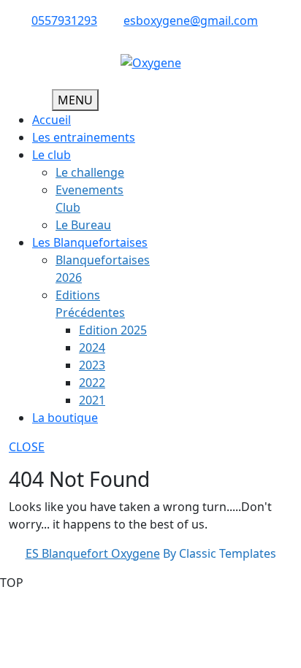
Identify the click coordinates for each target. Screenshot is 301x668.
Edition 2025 (113, 330)
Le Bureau (83, 225)
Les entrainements (83, 137)
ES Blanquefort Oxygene (93, 553)
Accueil (51, 120)
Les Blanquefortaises (90, 242)
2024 (92, 347)
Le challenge (90, 172)
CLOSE (27, 447)
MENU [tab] (75, 100)
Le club (51, 155)
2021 (92, 400)
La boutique (65, 418)
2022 (92, 383)
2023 (92, 365)
